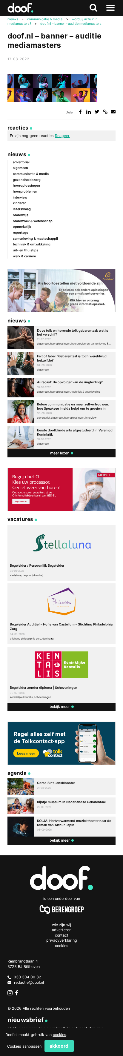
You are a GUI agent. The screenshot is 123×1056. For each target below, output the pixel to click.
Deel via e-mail (113, 112)
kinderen (20, 203)
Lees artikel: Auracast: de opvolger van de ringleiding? (61, 387)
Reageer (62, 135)
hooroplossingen (26, 185)
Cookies (61, 945)
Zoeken (93, 8)
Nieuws (16, 154)
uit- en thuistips (25, 250)
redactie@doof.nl (29, 982)
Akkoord (59, 1046)
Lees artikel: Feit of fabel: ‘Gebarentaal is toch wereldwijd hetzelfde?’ (61, 363)
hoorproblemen (25, 191)
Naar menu (110, 8)
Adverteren (61, 930)
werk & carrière (24, 256)
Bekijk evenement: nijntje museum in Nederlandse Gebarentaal (61, 805)
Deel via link (105, 112)
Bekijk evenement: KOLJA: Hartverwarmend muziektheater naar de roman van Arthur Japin (61, 827)
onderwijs (20, 215)
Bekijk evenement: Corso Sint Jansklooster (61, 786)
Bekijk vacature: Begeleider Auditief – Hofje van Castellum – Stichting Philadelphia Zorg (61, 613)
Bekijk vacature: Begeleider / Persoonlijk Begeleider (61, 553)
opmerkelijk (22, 227)
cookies (59, 1034)
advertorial (21, 162)
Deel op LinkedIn (88, 112)
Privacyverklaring (61, 940)
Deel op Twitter (97, 112)
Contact (61, 935)
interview (20, 197)
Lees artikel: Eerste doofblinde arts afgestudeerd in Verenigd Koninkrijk (61, 437)
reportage (20, 232)
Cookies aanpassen (24, 1046)
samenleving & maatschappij (35, 238)
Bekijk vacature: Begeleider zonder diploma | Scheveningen (61, 675)
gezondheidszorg (27, 180)
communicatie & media (31, 174)
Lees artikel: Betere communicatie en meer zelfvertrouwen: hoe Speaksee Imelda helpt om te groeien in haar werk (61, 411)
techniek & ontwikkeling (31, 244)
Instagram (10, 993)
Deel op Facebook (80, 112)
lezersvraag (22, 209)
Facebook (18, 993)
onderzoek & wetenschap (33, 221)
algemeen (20, 168)
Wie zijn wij (61, 925)
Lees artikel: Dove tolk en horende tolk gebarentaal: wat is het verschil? (61, 337)
